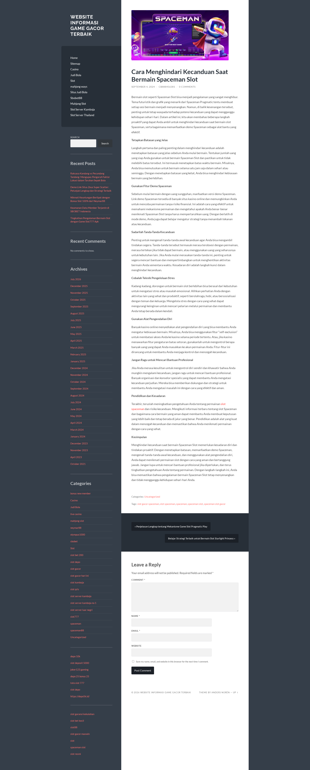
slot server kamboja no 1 (83, 602)
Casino (74, 69)
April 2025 (76, 340)
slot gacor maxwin (80, 733)
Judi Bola (75, 75)
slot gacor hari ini (79, 575)
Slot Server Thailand (82, 115)
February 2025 (78, 354)
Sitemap (75, 63)
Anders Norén (221, 692)
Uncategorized (78, 637)
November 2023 (79, 450)
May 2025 (76, 333)
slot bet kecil (77, 720)
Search (75, 137)
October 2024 (78, 381)
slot (72, 740)
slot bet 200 (76, 555)
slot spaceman (167, 503)
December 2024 (79, 368)
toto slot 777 (77, 682)
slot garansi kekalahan (82, 714)
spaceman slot (78, 747)
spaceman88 (77, 630)
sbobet (74, 541)
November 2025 (79, 292)
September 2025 (79, 306)
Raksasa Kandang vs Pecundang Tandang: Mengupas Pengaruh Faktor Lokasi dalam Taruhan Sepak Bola (90, 177)
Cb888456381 (167, 86)
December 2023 (79, 443)
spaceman (75, 623)
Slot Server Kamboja (82, 109)
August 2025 (77, 313)
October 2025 (78, 299)
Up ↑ (235, 692)
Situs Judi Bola (78, 92)
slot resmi (75, 753)
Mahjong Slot (78, 103)
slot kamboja (77, 582)
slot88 (73, 727)
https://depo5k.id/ (80, 696)
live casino (76, 514)
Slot (72, 80)
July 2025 (75, 320)
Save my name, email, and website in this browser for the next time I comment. (172, 661)
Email (135, 631)
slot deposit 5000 (79, 662)
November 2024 (79, 374)
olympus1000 (77, 534)
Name (135, 616)
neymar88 (75, 527)
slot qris (74, 589)
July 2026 (75, 279)
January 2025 (77, 361)
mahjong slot (77, 520)
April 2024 (76, 422)
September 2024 (79, 388)
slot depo (75, 561)
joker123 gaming (79, 669)
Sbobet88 (76, 98)
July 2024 (75, 402)
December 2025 (79, 286)
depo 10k (75, 656)
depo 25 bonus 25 (79, 676)
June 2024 (76, 409)
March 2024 (77, 429)
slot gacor (75, 568)
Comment (138, 580)
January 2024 (77, 436)
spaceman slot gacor (215, 503)
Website (136, 646)
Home (74, 58)
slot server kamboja (80, 596)
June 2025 (76, 327)
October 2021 (78, 463)
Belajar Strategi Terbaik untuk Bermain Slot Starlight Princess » (201, 538)
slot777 (74, 616)
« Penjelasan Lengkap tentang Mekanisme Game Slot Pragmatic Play (171, 526)
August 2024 (77, 395)
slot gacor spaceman (148, 503)
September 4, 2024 (143, 86)
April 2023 (76, 457)
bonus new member (80, 493)
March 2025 (77, 347)
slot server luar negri (81, 609)
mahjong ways (78, 86)
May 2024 (76, 416)
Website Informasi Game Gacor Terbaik (87, 25)
